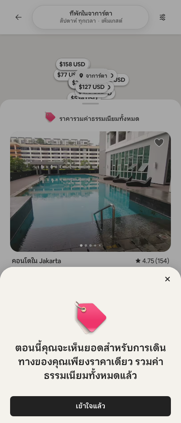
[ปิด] (167, 279)
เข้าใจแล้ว (90, 406)
